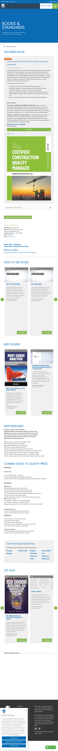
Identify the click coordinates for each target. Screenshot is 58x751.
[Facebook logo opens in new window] (39, 729)
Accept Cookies (14, 738)
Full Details (21, 332)
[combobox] (25, 208)
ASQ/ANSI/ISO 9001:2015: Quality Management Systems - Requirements (41, 367)
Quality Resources (6, 32)
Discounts (9, 550)
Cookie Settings (14, 745)
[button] (55, 6)
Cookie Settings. (15, 734)
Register (7, 1)
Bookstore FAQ (22, 550)
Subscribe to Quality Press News (16, 246)
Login (2, 1)
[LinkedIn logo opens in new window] (36, 729)
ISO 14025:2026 (36, 284)
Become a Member (46, 5)
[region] (14, 729)
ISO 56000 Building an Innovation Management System (14, 617)
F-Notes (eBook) (36, 591)
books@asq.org (11, 236)
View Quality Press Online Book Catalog (11, 34)
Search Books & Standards (18, 32)
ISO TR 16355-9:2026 (13, 284)
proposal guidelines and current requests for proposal (22, 252)
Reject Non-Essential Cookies (13, 741)
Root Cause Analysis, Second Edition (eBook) (15, 389)
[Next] (55, 299)
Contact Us (12, 1)
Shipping (9, 553)
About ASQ (19, 706)
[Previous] (2, 299)
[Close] (26, 710)
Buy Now (29, 129)
